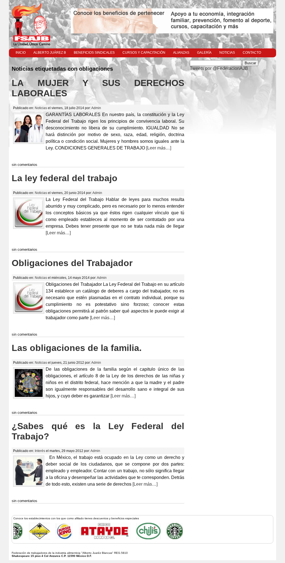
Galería (204, 53)
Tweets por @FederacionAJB (219, 68)
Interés (40, 451)
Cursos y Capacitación (143, 53)
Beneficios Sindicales (94, 53)
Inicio (21, 53)
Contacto (252, 53)
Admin (96, 108)
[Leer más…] (158, 148)
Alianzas (181, 53)
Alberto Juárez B (49, 53)
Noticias (227, 53)
